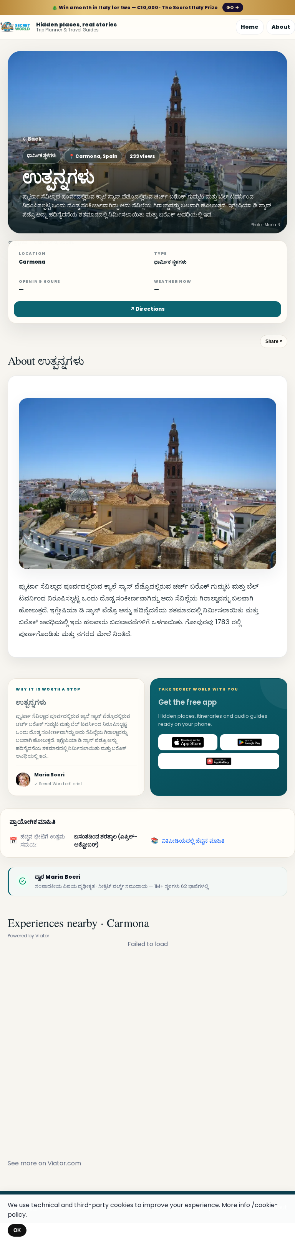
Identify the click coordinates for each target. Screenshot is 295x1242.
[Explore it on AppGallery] (218, 761)
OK (17, 1230)
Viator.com (64, 1163)
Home (250, 27)
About (281, 27)
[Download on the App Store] (187, 742)
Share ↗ (273, 341)
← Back (32, 139)
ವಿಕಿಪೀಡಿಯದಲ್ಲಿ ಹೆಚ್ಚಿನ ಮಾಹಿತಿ (193, 841)
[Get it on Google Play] (249, 742)
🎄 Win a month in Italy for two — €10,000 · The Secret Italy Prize (145, 7)
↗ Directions (147, 309)
